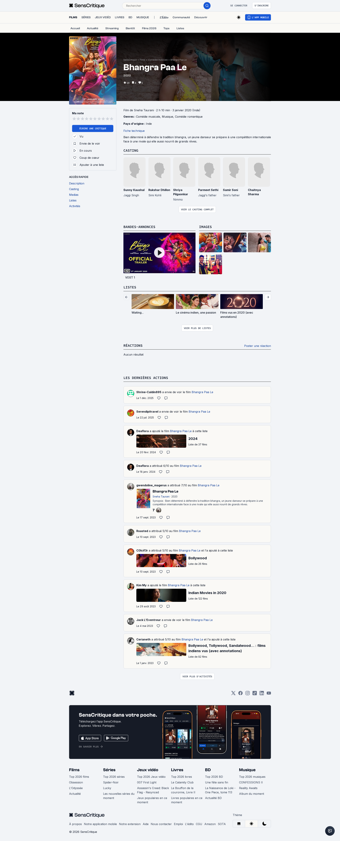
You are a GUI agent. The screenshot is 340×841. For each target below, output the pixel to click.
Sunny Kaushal (133, 190)
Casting (130, 150)
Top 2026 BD (214, 776)
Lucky (107, 788)
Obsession (76, 782)
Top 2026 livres (181, 776)
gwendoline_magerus (151, 485)
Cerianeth (143, 639)
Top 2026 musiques (252, 776)
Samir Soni (230, 190)
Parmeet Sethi (208, 190)
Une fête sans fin (216, 782)
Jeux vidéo (147, 769)
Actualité (75, 793)
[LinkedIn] (262, 694)
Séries (109, 769)
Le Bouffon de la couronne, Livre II (183, 790)
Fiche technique (134, 131)
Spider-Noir (111, 782)
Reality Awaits (248, 788)
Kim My (141, 585)
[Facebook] (240, 694)
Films (142, 59)
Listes (129, 287)
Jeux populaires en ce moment (152, 800)
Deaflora (142, 431)
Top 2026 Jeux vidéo (151, 776)
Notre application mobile (100, 824)
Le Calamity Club (182, 782)
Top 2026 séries (114, 776)
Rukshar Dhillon (159, 190)
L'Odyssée (76, 788)
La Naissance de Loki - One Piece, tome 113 (220, 790)
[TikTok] (255, 694)
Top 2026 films (79, 776)
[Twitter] (233, 694)
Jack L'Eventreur (148, 620)
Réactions (133, 345)
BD (208, 769)
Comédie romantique (189, 116)
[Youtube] (269, 694)
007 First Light (146, 782)
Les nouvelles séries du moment (118, 796)
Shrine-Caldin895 (148, 392)
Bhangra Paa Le (179, 59)
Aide (146, 824)
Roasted (142, 531)
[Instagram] (247, 694)
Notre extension (130, 824)
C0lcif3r (142, 550)
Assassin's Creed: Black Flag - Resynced (153, 790)
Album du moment (251, 793)
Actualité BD (213, 798)
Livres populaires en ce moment (186, 800)
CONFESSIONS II (251, 782)
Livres (177, 769)
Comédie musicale (158, 59)
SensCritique (130, 59)
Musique (167, 116)
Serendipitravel (147, 411)
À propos (75, 824)
